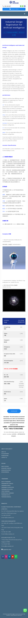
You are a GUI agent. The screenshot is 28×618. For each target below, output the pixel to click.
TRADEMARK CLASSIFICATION (7, 487)
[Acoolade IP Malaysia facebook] (2, 557)
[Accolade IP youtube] (12, 557)
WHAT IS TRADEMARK (6, 481)
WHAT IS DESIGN (5, 466)
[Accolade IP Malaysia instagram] (6, 557)
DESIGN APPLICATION (6, 470)
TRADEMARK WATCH (5, 495)
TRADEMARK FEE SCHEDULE (7, 483)
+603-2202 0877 (7, 515)
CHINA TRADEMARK (5, 491)
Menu (25, 13)
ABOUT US (3, 451)
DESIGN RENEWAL (5, 472)
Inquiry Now (15, 9)
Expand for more (7, 549)
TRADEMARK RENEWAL (6, 496)
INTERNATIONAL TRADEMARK (7, 493)
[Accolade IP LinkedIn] (9, 557)
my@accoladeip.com (9, 517)
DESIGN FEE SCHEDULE (6, 468)
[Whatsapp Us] (15, 557)
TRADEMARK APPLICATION (7, 489)
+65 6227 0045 (6, 544)
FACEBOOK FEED (4, 455)
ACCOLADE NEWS (5, 453)
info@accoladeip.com (9, 534)
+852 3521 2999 (7, 532)
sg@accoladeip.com (9, 546)
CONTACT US (4, 457)
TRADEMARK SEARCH (5, 485)
